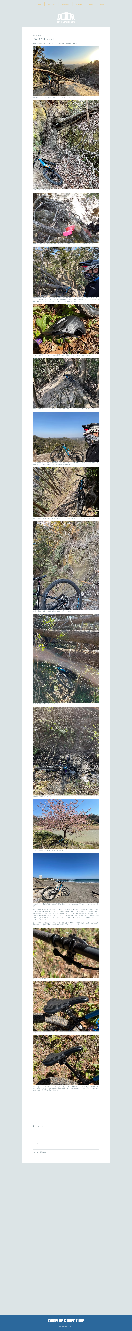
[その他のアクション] (98, 35)
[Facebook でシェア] (33, 1126)
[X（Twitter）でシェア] (38, 1126)
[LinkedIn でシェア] (42, 1126)
